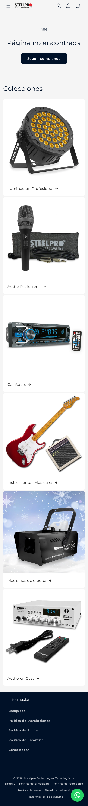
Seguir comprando (44, 58)
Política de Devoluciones (29, 721)
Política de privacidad (34, 783)
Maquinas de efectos (27, 580)
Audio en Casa (21, 678)
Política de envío (29, 790)
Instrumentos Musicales (30, 482)
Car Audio (16, 384)
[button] (8, 5)
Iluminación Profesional (30, 188)
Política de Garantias (26, 740)
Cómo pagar (19, 750)
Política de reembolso (68, 783)
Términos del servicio (59, 790)
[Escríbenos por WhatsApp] (77, 795)
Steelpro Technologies (39, 778)
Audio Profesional (24, 286)
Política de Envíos (23, 730)
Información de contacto (46, 796)
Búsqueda (17, 711)
